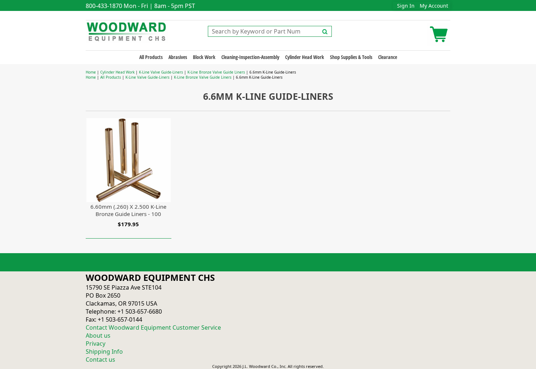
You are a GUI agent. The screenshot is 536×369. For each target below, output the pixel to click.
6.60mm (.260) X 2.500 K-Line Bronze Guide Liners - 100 (128, 210)
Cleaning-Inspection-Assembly (250, 57)
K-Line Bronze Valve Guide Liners (216, 72)
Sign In (406, 5)
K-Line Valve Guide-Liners (161, 72)
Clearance (387, 57)
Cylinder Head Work (304, 57)
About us (98, 335)
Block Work (204, 57)
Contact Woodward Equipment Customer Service (153, 327)
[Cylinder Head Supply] (127, 31)
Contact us (100, 360)
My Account (434, 5)
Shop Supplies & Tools (351, 57)
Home (91, 72)
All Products (151, 57)
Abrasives (177, 57)
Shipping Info (104, 352)
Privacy (95, 343)
